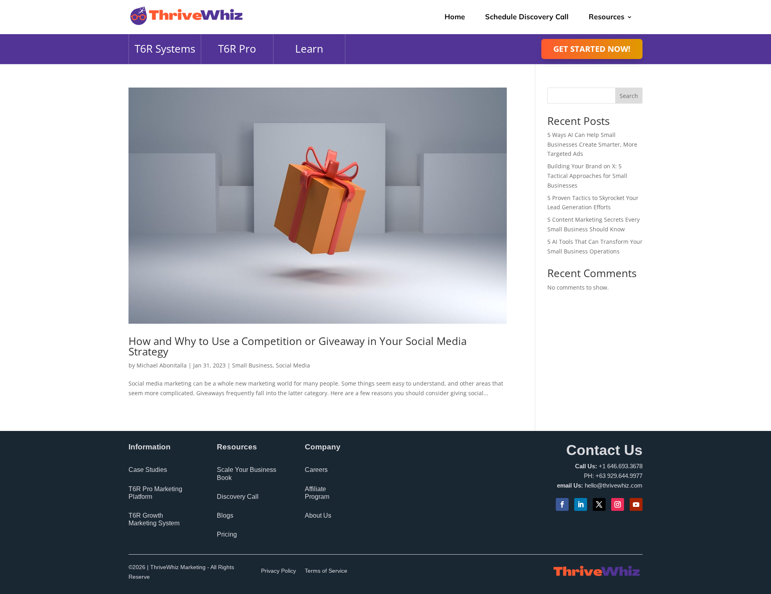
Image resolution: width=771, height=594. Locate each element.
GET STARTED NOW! (591, 48)
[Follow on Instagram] (617, 504)
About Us (318, 515)
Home (455, 16)
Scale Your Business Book (246, 473)
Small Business (252, 365)
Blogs (225, 515)
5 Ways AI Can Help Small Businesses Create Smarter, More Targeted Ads (592, 144)
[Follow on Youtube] (636, 504)
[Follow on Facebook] (562, 504)
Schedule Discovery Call (527, 16)
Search (629, 96)
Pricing (227, 534)
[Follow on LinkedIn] (580, 504)
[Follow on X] (599, 504)
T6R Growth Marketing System (153, 519)
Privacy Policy (278, 571)
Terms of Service (326, 571)
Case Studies (147, 469)
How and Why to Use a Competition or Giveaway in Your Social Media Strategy (297, 346)
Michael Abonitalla (162, 365)
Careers (316, 469)
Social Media (293, 365)
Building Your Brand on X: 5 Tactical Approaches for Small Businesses (587, 175)
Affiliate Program (317, 493)
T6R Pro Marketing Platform (155, 493)
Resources (606, 16)
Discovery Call (238, 496)
